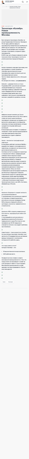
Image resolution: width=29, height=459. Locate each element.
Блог (7, 6)
